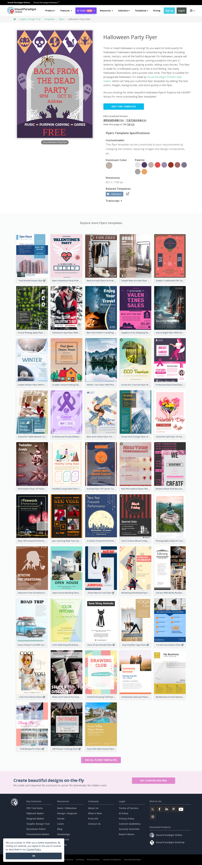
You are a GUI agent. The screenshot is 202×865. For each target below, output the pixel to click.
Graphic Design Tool (30, 19)
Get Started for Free (153, 780)
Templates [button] (140, 10)
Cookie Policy (34, 849)
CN (132, 124)
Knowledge (63, 834)
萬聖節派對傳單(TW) (113, 120)
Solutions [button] (123, 10)
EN (124, 124)
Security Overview (129, 828)
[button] (66, 10)
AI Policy (123, 813)
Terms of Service (128, 808)
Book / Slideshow (67, 808)
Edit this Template (124, 106)
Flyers (62, 19)
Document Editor (36, 828)
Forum (60, 818)
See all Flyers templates (101, 759)
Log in (181, 10)
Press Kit (93, 818)
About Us (93, 808)
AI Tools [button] (84, 10)
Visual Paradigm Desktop (45, 2)
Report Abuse (126, 834)
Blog (59, 828)
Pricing (156, 10)
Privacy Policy (126, 818)
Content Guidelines (130, 823)
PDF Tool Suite (35, 808)
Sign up (169, 10)
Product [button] (49, 10)
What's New (95, 813)
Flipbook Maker (35, 813)
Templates (49, 19)
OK (33, 856)
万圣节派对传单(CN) (136, 120)
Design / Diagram (67, 813)
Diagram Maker (35, 818)
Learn (60, 823)
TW (129, 124)
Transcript (112, 200)
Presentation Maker (38, 834)
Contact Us (94, 823)
